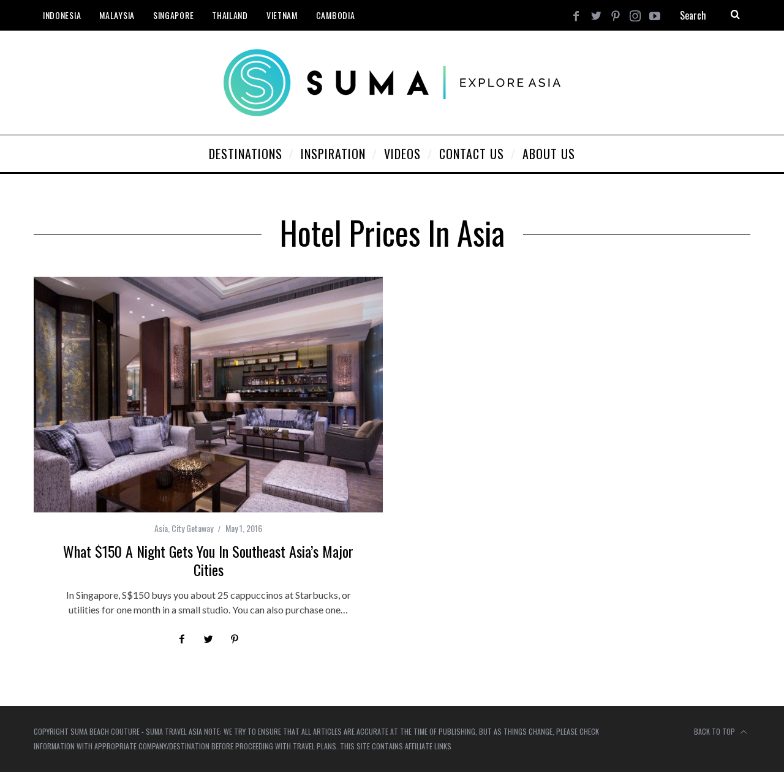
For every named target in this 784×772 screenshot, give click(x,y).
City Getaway (192, 528)
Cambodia (335, 15)
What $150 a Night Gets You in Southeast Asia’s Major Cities (208, 560)
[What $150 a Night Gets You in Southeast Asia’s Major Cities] (208, 394)
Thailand (230, 15)
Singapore (173, 15)
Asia (161, 528)
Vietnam (282, 15)
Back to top (715, 731)
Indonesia (62, 15)
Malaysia (117, 15)
